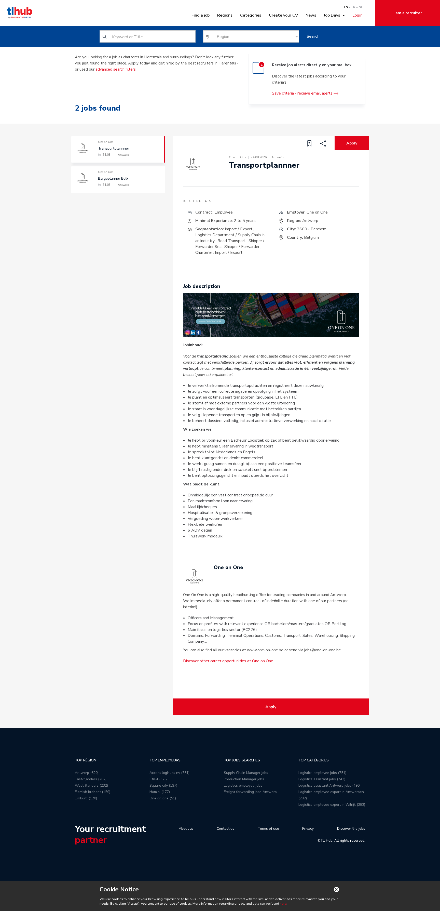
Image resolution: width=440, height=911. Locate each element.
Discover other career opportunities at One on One (228, 661)
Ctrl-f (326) (158, 779)
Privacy (308, 828)
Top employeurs (165, 760)
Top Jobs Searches (242, 760)
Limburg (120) (86, 798)
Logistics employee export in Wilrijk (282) (331, 804)
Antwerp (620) (87, 772)
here (283, 903)
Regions (224, 15)
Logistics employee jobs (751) (322, 772)
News (311, 15)
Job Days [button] (333, 15)
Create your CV (283, 15)
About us (186, 828)
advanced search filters (115, 69)
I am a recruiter (407, 13)
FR (353, 7)
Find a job (200, 15)
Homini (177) (159, 791)
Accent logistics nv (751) (169, 772)
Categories (250, 15)
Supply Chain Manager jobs (246, 772)
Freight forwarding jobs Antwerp (250, 791)
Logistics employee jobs (243, 785)
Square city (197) (163, 785)
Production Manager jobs (244, 779)
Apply (351, 143)
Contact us (225, 828)
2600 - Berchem (311, 229)
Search (313, 36)
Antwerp (310, 220)
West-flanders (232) (91, 785)
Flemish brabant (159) (92, 791)
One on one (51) (162, 798)
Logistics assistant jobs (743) (321, 779)
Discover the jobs (351, 828)
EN (346, 7)
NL (361, 7)
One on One (317, 212)
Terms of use (268, 828)
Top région (85, 760)
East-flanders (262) (90, 779)
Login (357, 15)
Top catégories (313, 760)
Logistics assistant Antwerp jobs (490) (329, 785)
